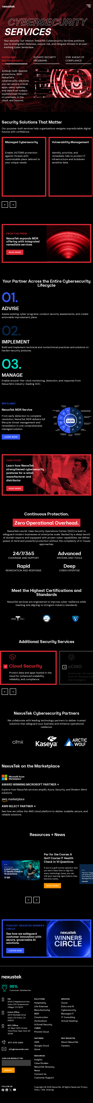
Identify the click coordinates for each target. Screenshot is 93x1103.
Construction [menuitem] (41, 1017)
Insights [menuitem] (38, 1059)
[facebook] (3, 1090)
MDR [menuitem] (36, 1013)
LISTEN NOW (15, 951)
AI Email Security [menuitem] (43, 1024)
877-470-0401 (15, 1042)
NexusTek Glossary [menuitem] (44, 1066)
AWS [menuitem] (36, 1042)
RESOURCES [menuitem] (39, 1056)
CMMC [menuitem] (37, 1028)
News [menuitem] (37, 1070)
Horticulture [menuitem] (40, 1021)
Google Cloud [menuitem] (41, 1045)
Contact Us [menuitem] (40, 1074)
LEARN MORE (11, 437)
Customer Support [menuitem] (44, 1077)
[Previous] (28, 900)
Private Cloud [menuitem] (41, 1031)
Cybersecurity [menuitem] (68, 1010)
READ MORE (15, 252)
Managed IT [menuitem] (67, 1013)
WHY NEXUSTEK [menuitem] (68, 1038)
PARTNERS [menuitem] (38, 1038)
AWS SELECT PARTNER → (19, 806)
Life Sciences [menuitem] (41, 1006)
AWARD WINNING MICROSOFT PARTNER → (30, 784)
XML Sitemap (48, 1089)
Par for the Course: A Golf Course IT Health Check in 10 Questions (58, 858)
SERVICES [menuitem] (65, 999)
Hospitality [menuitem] (40, 1002)
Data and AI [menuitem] (67, 1006)
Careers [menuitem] (65, 1045)
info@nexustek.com (19, 1049)
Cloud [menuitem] (64, 1002)
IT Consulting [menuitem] (68, 1017)
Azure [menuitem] (37, 1049)
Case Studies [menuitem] (41, 1063)
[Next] (36, 900)
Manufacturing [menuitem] (42, 1010)
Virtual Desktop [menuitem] (69, 1021)
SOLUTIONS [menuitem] (39, 999)
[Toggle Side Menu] (88, 6)
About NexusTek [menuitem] (69, 1042)
